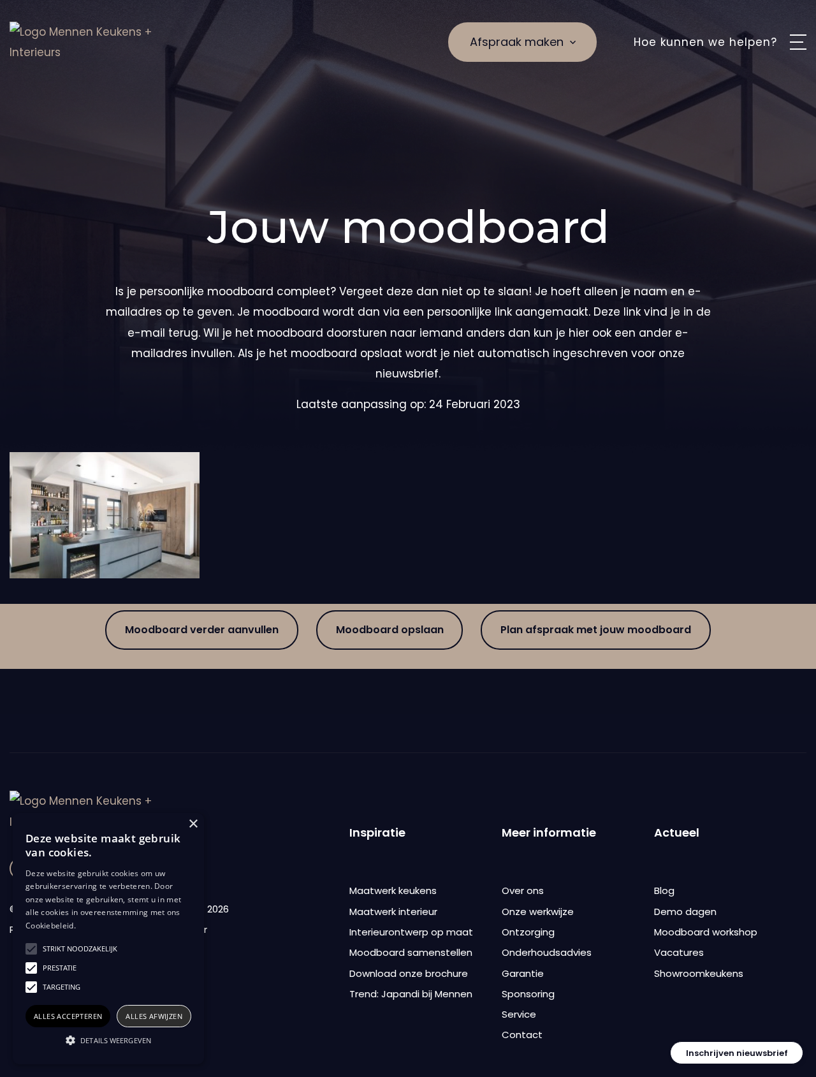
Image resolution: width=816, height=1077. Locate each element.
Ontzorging (528, 932)
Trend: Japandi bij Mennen (410, 993)
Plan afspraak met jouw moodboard (595, 629)
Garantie (523, 973)
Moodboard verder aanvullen (202, 629)
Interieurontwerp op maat (411, 932)
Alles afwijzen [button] (154, 1016)
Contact (522, 1034)
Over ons (523, 890)
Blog (664, 890)
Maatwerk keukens (393, 890)
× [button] (193, 824)
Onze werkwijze (538, 911)
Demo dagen (685, 911)
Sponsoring (528, 993)
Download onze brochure (408, 973)
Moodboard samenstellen (410, 952)
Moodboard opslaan (390, 629)
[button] (108, 1041)
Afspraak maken (517, 42)
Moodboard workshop (705, 932)
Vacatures (679, 952)
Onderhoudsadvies (547, 952)
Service (519, 1014)
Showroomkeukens (698, 973)
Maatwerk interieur (393, 911)
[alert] (108, 938)
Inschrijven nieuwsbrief (737, 1053)
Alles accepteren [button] (68, 1016)
